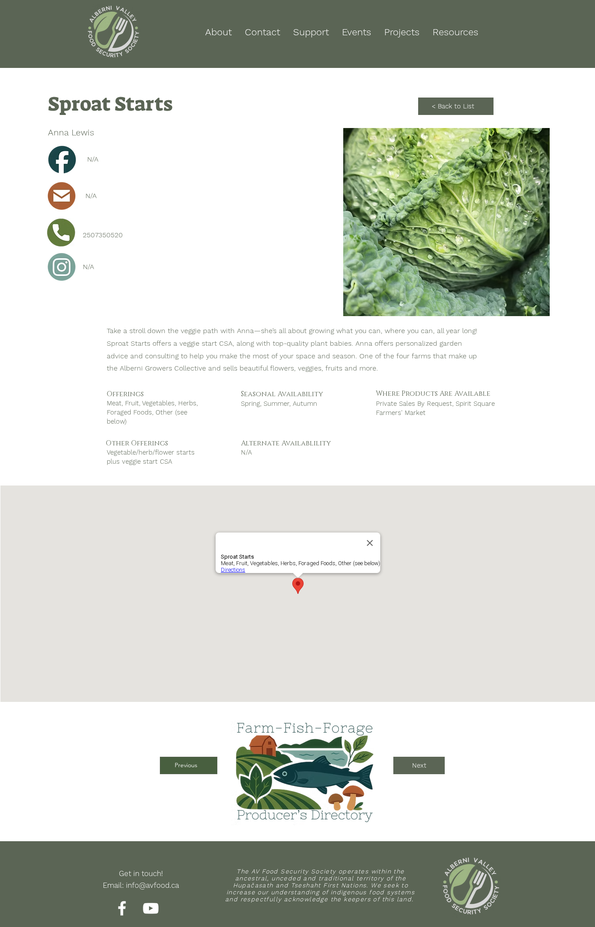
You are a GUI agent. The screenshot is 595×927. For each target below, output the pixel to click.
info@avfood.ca (152, 885)
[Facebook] (122, 908)
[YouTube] (150, 908)
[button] (446, 222)
